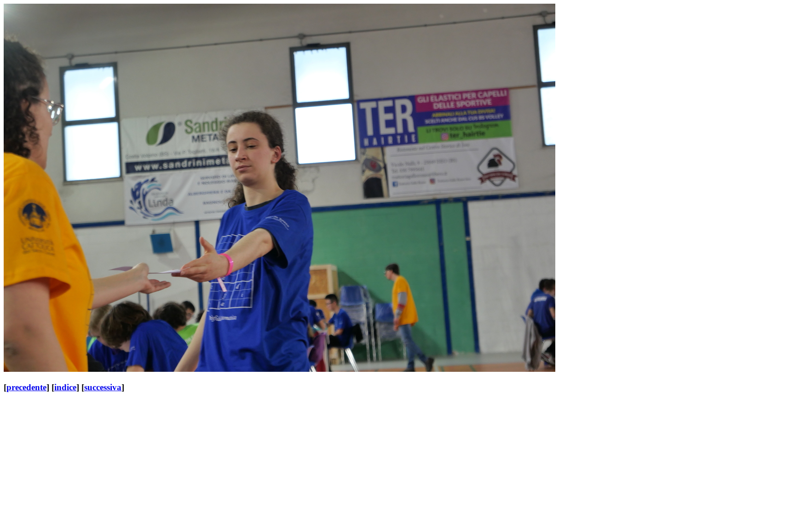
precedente (26, 387)
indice (65, 387)
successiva (102, 387)
